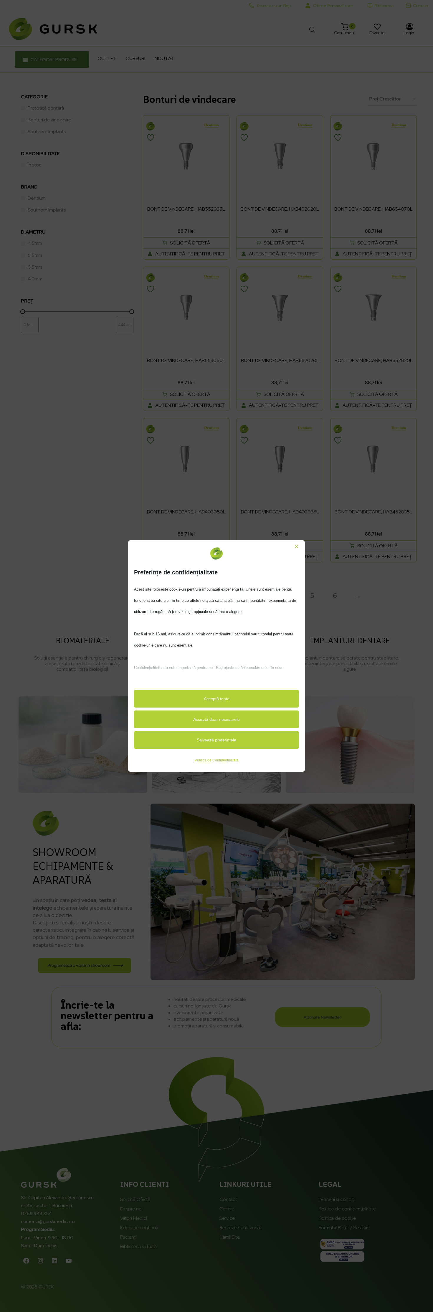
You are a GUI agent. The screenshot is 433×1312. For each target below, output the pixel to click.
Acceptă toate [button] (216, 698)
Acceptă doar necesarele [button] (216, 719)
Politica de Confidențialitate (217, 760)
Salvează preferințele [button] (216, 740)
